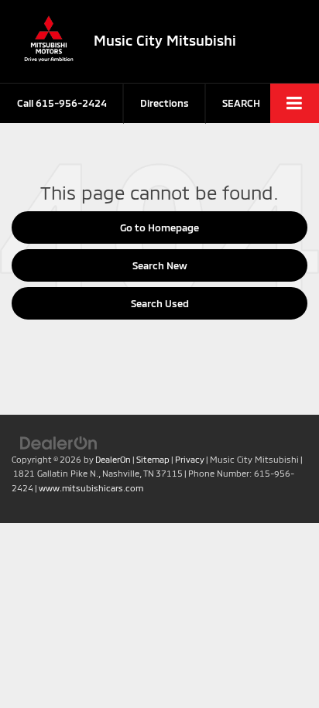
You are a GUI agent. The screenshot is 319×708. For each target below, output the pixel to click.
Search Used (160, 303)
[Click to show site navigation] (294, 103)
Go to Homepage (159, 227)
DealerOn (113, 459)
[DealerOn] (58, 442)
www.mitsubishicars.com (91, 488)
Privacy (189, 459)
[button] (62, 103)
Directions (164, 103)
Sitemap (153, 459)
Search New (159, 265)
